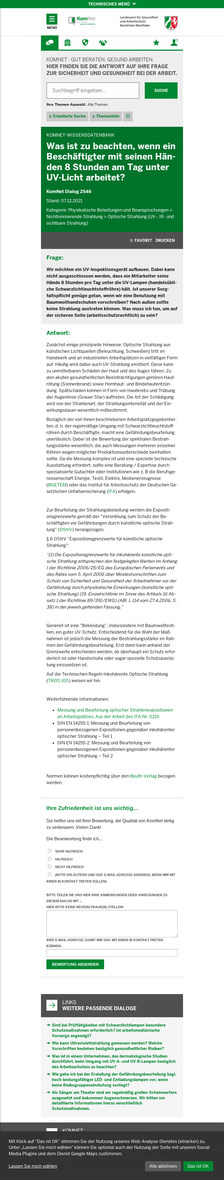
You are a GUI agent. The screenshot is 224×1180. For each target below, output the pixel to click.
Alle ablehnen (163, 1166)
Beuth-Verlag (144, 776)
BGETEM (57, 485)
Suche (161, 90)
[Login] (174, 42)
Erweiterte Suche (69, 116)
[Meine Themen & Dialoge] (156, 42)
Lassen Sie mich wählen (33, 1166)
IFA (111, 491)
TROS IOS (58, 681)
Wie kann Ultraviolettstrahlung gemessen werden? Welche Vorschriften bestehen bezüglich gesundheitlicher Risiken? (108, 1046)
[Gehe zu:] (49, 42)
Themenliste (107, 116)
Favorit (143, 240)
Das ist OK (198, 1166)
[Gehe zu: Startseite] (82, 21)
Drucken (165, 240)
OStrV (66, 529)
